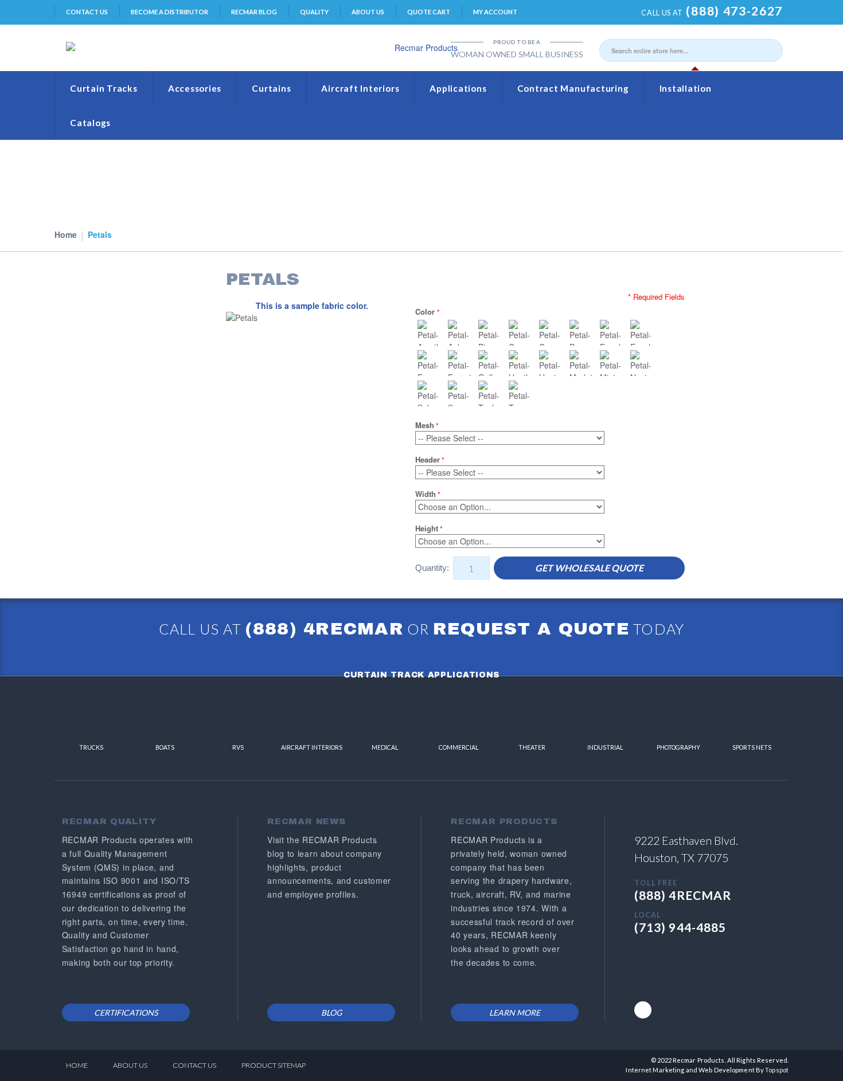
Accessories (194, 88)
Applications (458, 88)
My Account (495, 11)
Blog (331, 1012)
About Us (368, 11)
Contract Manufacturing (573, 88)
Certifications (126, 1012)
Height (426, 528)
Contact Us (87, 11)
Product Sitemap (273, 1065)
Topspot (777, 1070)
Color (426, 311)
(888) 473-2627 (734, 10)
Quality (314, 11)
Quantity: (432, 568)
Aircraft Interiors (360, 88)
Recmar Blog (254, 11)
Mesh (424, 425)
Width (425, 493)
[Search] (771, 50)
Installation (685, 88)
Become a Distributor (169, 11)
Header (427, 459)
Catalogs (90, 122)
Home (65, 234)
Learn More (514, 1012)
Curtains (271, 88)
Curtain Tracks (104, 88)
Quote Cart (428, 11)
